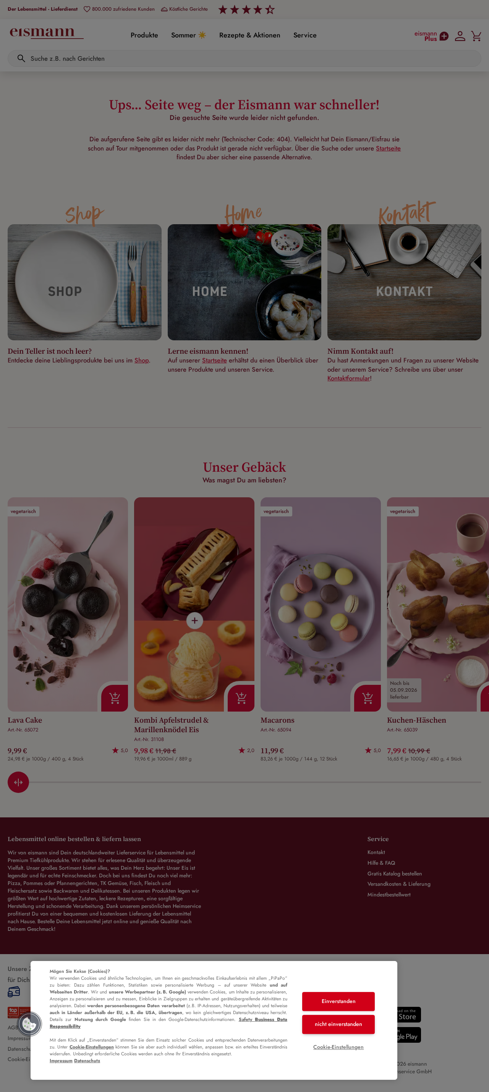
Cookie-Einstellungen (92, 1046)
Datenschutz (87, 1060)
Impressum (61, 1060)
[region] (214, 1020)
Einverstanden (339, 1001)
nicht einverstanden (338, 1024)
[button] (29, 1024)
